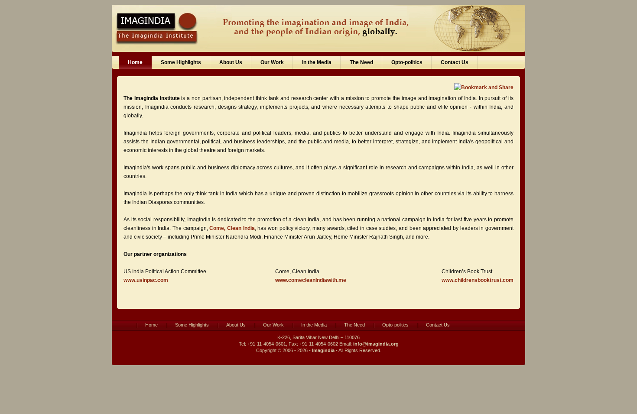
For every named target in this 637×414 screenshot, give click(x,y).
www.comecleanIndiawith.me (310, 280)
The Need (361, 62)
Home (135, 62)
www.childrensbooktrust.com (478, 280)
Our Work (272, 62)
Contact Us (454, 62)
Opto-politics (406, 62)
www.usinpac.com (146, 280)
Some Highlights (181, 62)
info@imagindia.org (376, 343)
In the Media (317, 62)
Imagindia (323, 350)
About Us (230, 62)
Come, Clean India (231, 228)
